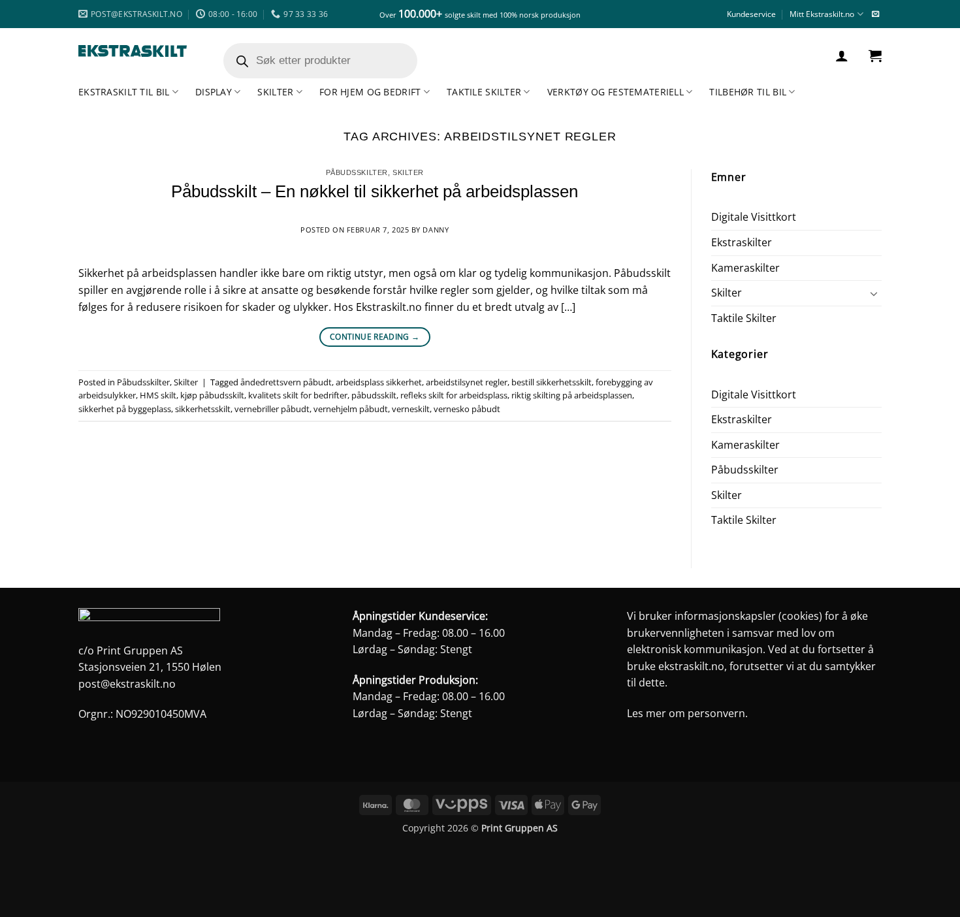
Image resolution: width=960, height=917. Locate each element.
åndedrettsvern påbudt (286, 382)
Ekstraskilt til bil (123, 92)
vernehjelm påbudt (350, 409)
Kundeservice (751, 14)
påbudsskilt (373, 395)
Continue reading (375, 336)
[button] (841, 55)
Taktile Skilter (484, 92)
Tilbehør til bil (747, 92)
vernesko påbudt (467, 409)
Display (213, 92)
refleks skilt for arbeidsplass (453, 395)
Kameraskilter (745, 268)
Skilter (275, 92)
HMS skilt (158, 395)
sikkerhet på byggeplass (124, 409)
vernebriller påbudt (272, 409)
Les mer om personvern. (687, 713)
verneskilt (411, 409)
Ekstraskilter (741, 242)
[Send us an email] (875, 14)
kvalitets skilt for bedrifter (297, 395)
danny (436, 229)
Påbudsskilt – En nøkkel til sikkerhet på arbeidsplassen (374, 191)
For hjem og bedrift (370, 92)
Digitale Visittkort (753, 217)
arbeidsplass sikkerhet (379, 382)
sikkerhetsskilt (203, 409)
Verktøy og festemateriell (615, 92)
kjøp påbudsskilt (212, 395)
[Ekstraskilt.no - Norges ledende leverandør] (132, 51)
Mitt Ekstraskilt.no (822, 14)
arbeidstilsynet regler (466, 382)
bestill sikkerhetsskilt (551, 382)
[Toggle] (874, 293)
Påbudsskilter (357, 172)
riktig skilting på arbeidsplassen (571, 395)
